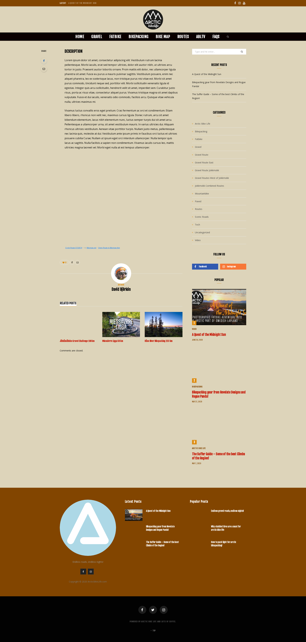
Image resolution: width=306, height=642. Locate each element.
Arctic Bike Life (202, 123)
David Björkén (121, 289)
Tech (197, 224)
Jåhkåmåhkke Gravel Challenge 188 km (77, 341)
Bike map (163, 36)
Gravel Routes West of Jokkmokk (212, 177)
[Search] (226, 36)
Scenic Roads (202, 216)
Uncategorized (202, 232)
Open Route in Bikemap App (109, 248)
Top (154, 630)
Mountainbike (202, 193)
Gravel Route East (204, 162)
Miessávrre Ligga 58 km (112, 341)
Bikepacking (139, 36)
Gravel (96, 36)
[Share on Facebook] (44, 60)
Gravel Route (201, 154)
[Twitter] (153, 610)
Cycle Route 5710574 (73, 248)
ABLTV (200, 36)
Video (198, 240)
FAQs (216, 36)
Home (79, 36)
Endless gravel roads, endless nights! (227, 511)
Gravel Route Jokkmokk (207, 170)
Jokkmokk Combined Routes (209, 185)
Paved (198, 201)
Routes (183, 36)
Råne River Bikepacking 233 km (158, 341)
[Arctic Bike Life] (153, 19)
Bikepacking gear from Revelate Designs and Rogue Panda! (97, 3)
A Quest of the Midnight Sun (206, 74)
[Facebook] (142, 610)
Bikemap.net (91, 248)
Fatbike (115, 36)
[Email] (44, 69)
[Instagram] (164, 610)
